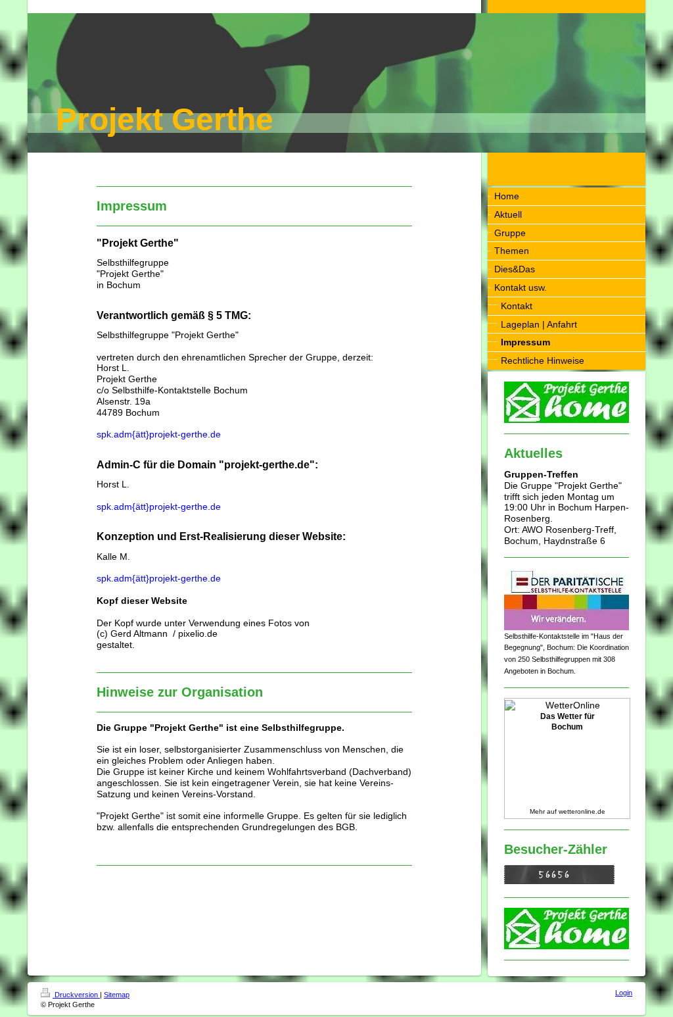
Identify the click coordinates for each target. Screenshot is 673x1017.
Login (623, 993)
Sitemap (116, 995)
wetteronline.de (582, 811)
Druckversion (76, 995)
